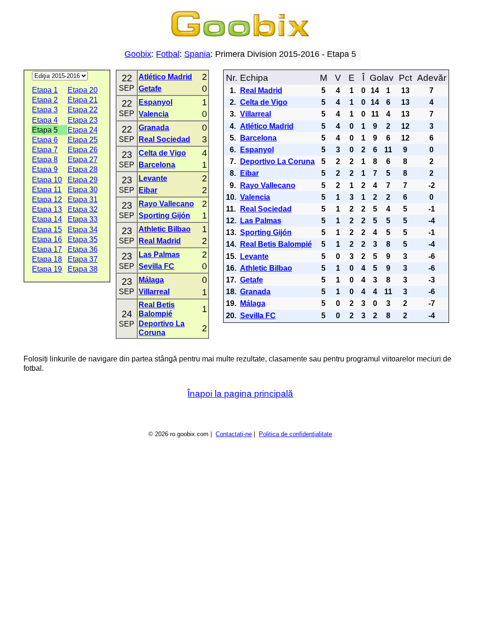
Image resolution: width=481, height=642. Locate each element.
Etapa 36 (83, 249)
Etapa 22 (83, 110)
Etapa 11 (47, 190)
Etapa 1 (45, 90)
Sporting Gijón (164, 215)
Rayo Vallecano (166, 204)
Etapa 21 (83, 100)
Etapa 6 (45, 140)
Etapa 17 (47, 249)
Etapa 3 (45, 110)
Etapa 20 (83, 90)
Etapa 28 (83, 169)
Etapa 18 (47, 259)
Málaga (151, 280)
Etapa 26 (83, 150)
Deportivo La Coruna (277, 161)
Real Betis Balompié (276, 244)
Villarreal (154, 292)
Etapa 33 (83, 219)
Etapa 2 (45, 100)
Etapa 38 (83, 269)
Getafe (150, 89)
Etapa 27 (83, 160)
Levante (153, 178)
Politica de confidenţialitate (295, 434)
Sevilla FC (156, 266)
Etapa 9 (45, 169)
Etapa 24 (83, 130)
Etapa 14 (47, 219)
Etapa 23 (83, 120)
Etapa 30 (83, 190)
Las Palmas (159, 254)
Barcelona (157, 165)
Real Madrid (160, 241)
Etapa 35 (83, 239)
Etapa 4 (45, 120)
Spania (197, 54)
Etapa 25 (83, 140)
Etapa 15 (47, 230)
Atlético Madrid (165, 77)
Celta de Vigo (162, 153)
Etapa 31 (83, 200)
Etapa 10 (47, 180)
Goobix (137, 54)
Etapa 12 (47, 200)
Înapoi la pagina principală (240, 394)
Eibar (148, 190)
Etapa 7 (45, 150)
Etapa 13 (47, 209)
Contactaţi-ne (234, 434)
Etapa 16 (47, 239)
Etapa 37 (83, 259)
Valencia (154, 114)
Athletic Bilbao (165, 229)
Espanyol (155, 102)
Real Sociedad (164, 139)
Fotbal (167, 54)
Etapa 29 (83, 180)
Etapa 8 (45, 160)
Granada (154, 128)
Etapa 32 (83, 209)
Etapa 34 (83, 230)
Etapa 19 (47, 269)
